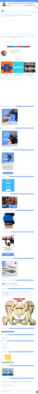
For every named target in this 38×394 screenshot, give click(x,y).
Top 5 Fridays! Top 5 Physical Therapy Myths (6, 75)
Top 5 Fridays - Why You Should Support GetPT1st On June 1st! (18, 75)
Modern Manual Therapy (5, 346)
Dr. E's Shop (3, 345)
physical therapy (11, 41)
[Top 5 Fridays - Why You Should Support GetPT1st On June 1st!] (18, 67)
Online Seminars (4, 348)
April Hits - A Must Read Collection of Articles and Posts (29, 75)
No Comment (14, 16)
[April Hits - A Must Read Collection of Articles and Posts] (29, 67)
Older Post (32, 78)
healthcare (6, 41)
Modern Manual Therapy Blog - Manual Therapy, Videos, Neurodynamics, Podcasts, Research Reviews (19, 390)
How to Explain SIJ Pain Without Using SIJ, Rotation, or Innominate (16, 293)
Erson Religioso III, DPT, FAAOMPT (8, 16)
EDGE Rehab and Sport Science (6, 347)
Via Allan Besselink (4, 34)
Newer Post (5, 78)
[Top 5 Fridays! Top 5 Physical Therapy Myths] (6, 67)
